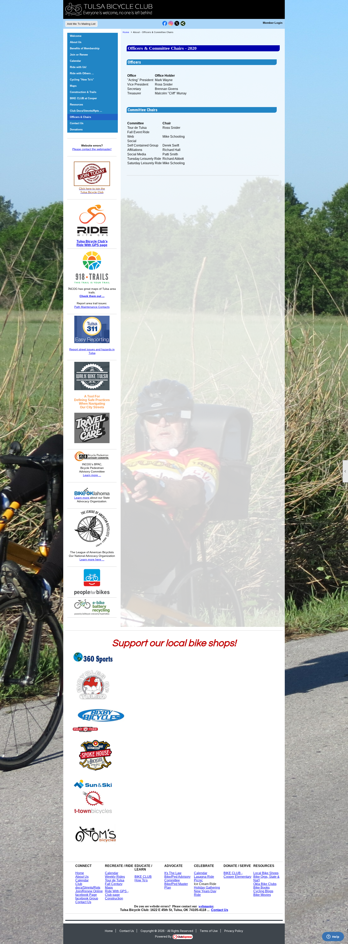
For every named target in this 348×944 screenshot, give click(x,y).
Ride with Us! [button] (78, 67)
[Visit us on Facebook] (164, 23)
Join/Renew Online (89, 891)
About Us (75, 42)
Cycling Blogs (263, 891)
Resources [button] (76, 104)
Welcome (75, 35)
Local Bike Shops (266, 873)
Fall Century (113, 884)
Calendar (75, 60)
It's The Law (172, 873)
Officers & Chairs (80, 117)
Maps (109, 887)
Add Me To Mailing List (81, 23)
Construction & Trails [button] (83, 92)
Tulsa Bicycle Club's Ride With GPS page (92, 243)
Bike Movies (262, 895)
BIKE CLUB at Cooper (83, 98)
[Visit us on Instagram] (170, 23)
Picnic (198, 880)
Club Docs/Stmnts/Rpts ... (86, 110)
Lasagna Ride (204, 876)
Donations (76, 129)
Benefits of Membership (84, 48)
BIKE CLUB (143, 876)
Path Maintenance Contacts (92, 306)
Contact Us (76, 123)
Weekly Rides (115, 876)
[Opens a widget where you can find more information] (333, 937)
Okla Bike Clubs (265, 884)
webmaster (206, 906)
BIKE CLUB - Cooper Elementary (237, 874)
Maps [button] (73, 85)
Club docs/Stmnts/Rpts (87, 885)
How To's (141, 880)
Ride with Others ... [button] (82, 73)
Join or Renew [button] (79, 54)
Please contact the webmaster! (92, 149)
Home (126, 32)
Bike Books (261, 887)
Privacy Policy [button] (233, 931)
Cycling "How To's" (82, 79)
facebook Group (86, 898)
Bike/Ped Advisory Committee (177, 878)
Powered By (163, 936)
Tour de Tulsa (114, 880)
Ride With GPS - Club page (116, 893)
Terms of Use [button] (209, 931)
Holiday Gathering (207, 887)
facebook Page (86, 895)
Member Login (273, 22)
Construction (114, 898)
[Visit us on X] (176, 23)
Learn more (82, 497)
